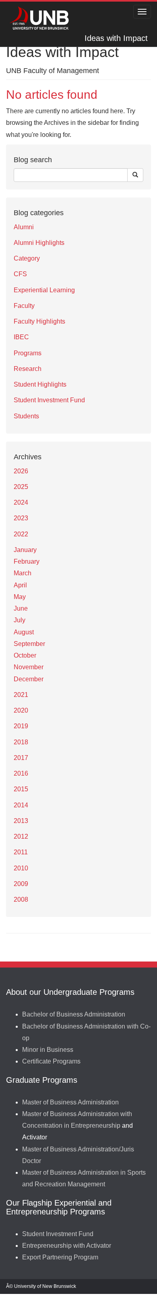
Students (26, 416)
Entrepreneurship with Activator (66, 1245)
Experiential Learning (44, 290)
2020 (21, 710)
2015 (21, 789)
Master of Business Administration (70, 1102)
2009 (21, 883)
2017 (21, 757)
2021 (21, 694)
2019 (21, 726)
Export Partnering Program (60, 1257)
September (29, 643)
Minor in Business (47, 1049)
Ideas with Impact (116, 38)
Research (27, 368)
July (19, 620)
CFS (20, 274)
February (26, 561)
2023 (21, 518)
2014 (21, 805)
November (28, 667)
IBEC (21, 337)
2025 (21, 486)
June (21, 608)
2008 (21, 899)
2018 (21, 742)
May (20, 596)
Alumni (24, 227)
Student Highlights (40, 384)
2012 (21, 836)
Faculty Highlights (39, 321)
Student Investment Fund (49, 400)
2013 (21, 820)
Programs (27, 353)
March (22, 573)
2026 (21, 471)
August (24, 632)
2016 (21, 773)
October (25, 655)
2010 (21, 868)
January (25, 549)
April (20, 585)
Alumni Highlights (39, 242)
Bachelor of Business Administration (73, 1014)
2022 (21, 534)
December (28, 679)
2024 (21, 502)
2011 (21, 852)
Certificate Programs (51, 1061)
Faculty (24, 305)
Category (27, 258)
